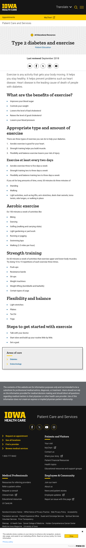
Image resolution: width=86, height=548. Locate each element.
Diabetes (13, 359)
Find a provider (12, 444)
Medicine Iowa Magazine (12, 526)
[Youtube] (46, 427)
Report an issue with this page (58, 499)
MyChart (49, 447)
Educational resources (12, 499)
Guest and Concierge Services (52, 516)
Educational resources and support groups (63, 468)
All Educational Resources (44, 35)
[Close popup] (82, 531)
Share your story (52, 456)
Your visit (49, 443)
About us (49, 486)
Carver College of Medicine (33, 523)
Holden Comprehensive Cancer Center (60, 523)
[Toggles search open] (77, 7)
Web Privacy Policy (58, 512)
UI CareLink (7, 503)
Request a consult (10, 490)
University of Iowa (31, 526)
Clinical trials (8, 495)
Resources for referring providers (16, 482)
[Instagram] (54, 427)
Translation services (10, 516)
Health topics (50, 464)
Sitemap (5, 523)
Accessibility (72, 512)
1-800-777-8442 (9, 456)
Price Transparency (25, 519)
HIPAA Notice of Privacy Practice (36, 512)
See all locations (13, 440)
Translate (62, 7)
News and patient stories (56, 490)
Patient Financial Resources (57, 460)
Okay (71, 536)
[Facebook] (32, 427)
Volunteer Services (9, 519)
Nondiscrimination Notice (12, 512)
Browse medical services (17, 448)
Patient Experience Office (29, 516)
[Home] (11, 7)
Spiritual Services (72, 516)
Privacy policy (8, 542)
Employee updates (53, 495)
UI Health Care (16, 523)
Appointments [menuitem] (8, 17)
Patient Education (43, 47)
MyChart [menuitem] (48, 17)
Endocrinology (16, 364)
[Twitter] (39, 427)
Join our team (51, 482)
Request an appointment (17, 436)
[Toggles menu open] (82, 7)
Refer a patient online (11, 486)
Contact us (49, 452)
